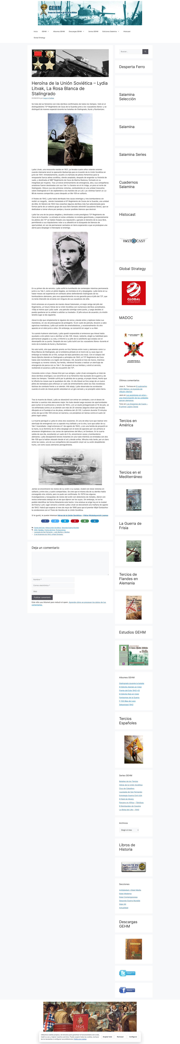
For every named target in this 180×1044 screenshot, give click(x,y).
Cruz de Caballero (126, 788)
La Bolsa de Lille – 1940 (129, 810)
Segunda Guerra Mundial (70, 527)
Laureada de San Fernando (130, 792)
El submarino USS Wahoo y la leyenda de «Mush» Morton (133, 389)
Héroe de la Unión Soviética (130, 785)
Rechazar (120, 1037)
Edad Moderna (125, 894)
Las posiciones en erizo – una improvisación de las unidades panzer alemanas (133, 398)
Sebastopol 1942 (126, 705)
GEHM (44, 31)
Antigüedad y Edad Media (130, 890)
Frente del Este (39, 527)
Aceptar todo (107, 1037)
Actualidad (123, 908)
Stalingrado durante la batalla (131, 683)
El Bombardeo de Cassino (130, 806)
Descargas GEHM (75, 31)
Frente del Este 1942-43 (129, 690)
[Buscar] (145, 51)
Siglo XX (122, 904)
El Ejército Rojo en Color (129, 694)
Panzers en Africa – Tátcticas (131, 803)
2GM (36, 530)
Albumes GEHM (59, 31)
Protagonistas (61, 530)
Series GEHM (93, 31)
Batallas (41, 530)
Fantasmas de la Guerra (129, 698)
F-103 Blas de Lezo (127, 701)
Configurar (133, 1037)
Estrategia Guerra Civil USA (130, 796)
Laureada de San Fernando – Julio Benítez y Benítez (52, 532)
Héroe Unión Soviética (53, 527)
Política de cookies (80, 1039)
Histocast (126, 31)
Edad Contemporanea (128, 897)
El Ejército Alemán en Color (130, 687)
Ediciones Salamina (109, 31)
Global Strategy (39, 38)
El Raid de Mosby (126, 799)
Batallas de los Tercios (128, 781)
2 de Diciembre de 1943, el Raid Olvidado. (48, 534)
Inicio (36, 31)
